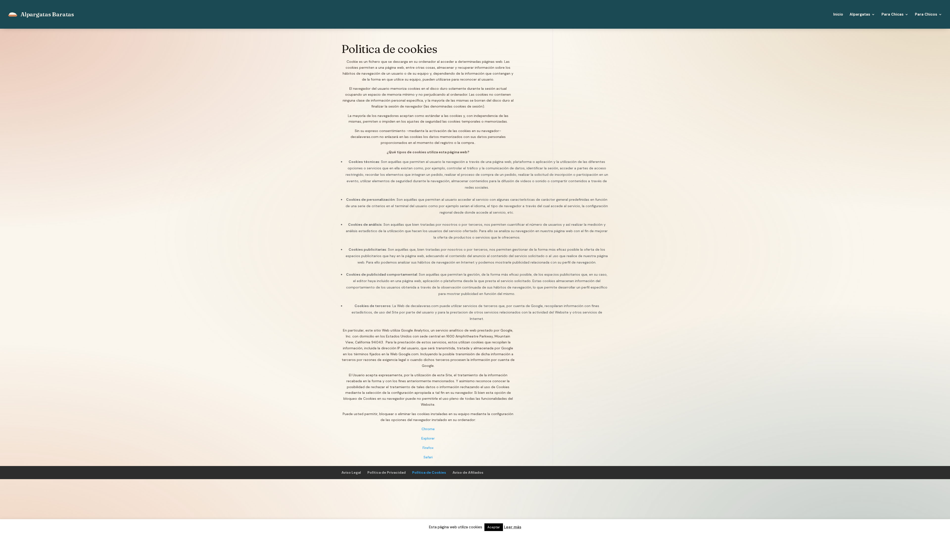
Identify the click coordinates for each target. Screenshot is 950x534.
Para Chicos (926, 15)
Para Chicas (892, 15)
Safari (428, 457)
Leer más (512, 527)
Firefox (428, 447)
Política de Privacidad (386, 472)
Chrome (428, 429)
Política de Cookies (429, 472)
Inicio (838, 15)
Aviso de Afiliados (467, 472)
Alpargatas (860, 15)
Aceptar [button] (493, 527)
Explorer (428, 438)
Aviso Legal (351, 472)
